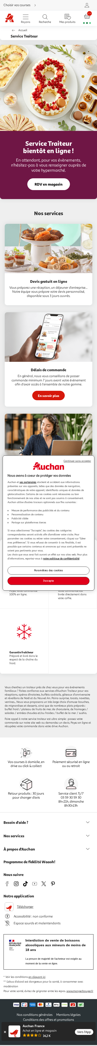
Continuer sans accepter (77, 461)
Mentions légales (68, 1015)
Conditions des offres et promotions (48, 1020)
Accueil (22, 30)
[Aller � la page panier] (87, 18)
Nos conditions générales (35, 1015)
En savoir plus (48, 396)
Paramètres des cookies (48, 570)
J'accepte (48, 580)
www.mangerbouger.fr (79, 991)
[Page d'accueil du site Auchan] (9, 18)
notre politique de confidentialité (61, 558)
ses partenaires (28, 482)
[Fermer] (5, 1032)
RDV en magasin (49, 184)
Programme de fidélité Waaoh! (29, 861)
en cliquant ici (36, 977)
